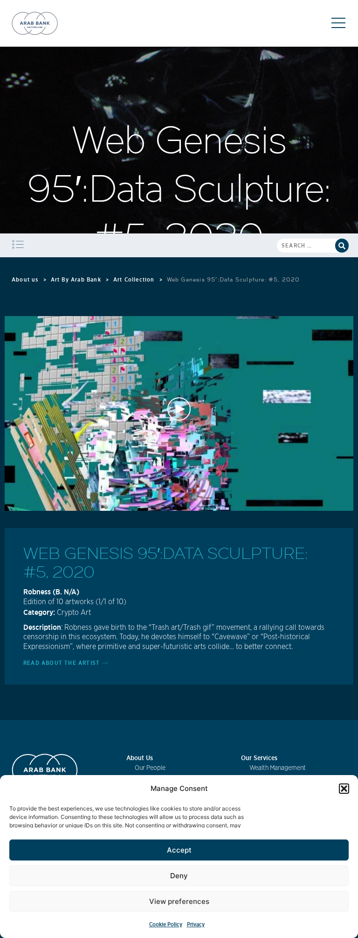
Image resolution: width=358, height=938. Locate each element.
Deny (179, 875)
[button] (344, 788)
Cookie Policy (165, 924)
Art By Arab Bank (76, 279)
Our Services (259, 758)
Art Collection (134, 279)
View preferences (179, 901)
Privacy (196, 924)
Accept (179, 850)
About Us (139, 758)
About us (25, 279)
